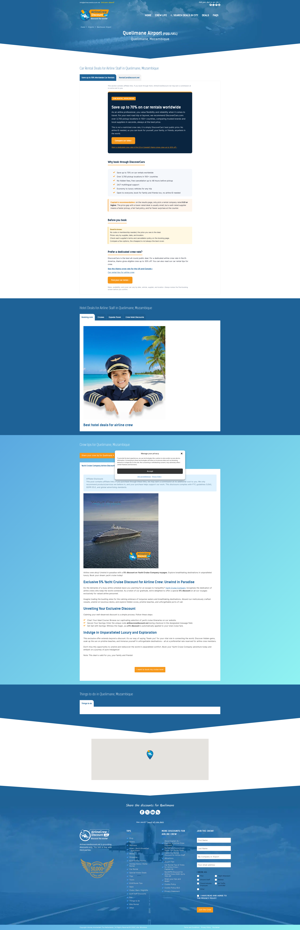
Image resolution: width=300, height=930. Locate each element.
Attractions (169, 858)
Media (131, 854)
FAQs (215, 15)
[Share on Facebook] (142, 814)
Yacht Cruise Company (175, 588)
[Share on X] (147, 814)
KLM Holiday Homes (137, 861)
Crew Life (161, 15)
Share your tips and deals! (173, 880)
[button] (181, 453)
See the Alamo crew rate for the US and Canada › (130, 269)
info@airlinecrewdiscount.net (90, 2)
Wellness (133, 845)
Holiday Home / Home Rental (138, 865)
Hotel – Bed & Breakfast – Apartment (139, 849)
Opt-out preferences (144, 476)
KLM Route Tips (135, 883)
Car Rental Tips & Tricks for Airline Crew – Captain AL (174, 867)
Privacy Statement (172, 891)
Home (148, 15)
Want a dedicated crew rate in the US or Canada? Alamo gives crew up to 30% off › (144, 147)
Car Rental (133, 869)
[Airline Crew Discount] (109, 15)
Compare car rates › (123, 140)
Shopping (133, 857)
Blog (131, 838)
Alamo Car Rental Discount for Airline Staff (175, 854)
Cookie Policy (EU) (172, 888)
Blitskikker (143, 927)
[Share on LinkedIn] (152, 814)
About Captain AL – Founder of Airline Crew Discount (174, 843)
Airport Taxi (169, 862)
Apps (131, 887)
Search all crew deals (155, 822)
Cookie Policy (170, 884)
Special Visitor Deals (137, 873)
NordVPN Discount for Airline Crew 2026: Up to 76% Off (175, 874)
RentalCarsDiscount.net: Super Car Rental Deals (175, 849)
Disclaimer (216, 927)
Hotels (132, 842)
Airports (91, 27)
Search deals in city (185, 15)
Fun (130, 897)
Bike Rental (134, 904)
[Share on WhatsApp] (158, 814)
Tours (131, 880)
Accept (150, 471)
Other (131, 908)
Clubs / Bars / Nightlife (138, 890)
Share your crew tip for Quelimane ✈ (98, 455)
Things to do (134, 901)
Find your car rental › (120, 280)
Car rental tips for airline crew (121, 272)
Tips (131, 876)
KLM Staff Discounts (137, 894)
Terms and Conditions (191, 927)
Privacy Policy (156, 476)
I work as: (202, 872)
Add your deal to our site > (209, 2)
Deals (205, 15)
